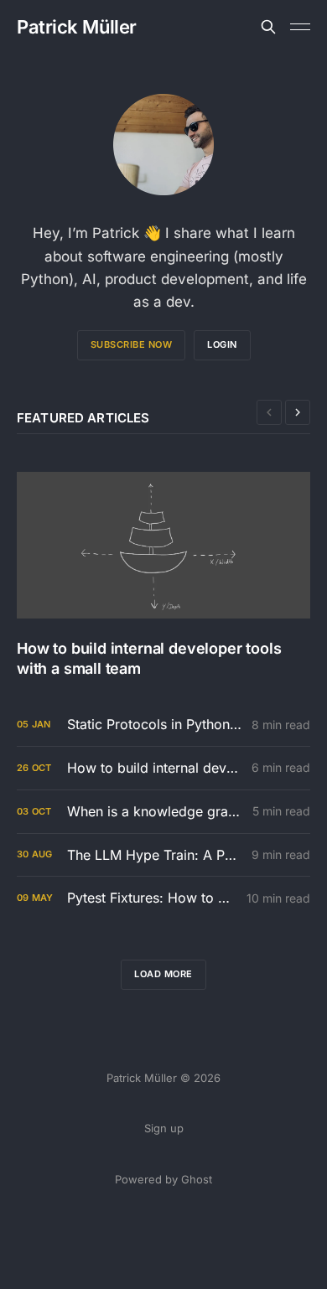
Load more (163, 974)
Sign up (164, 1128)
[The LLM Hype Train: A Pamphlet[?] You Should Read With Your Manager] (163, 855)
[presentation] (269, 412)
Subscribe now (132, 344)
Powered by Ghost (163, 1179)
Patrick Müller (77, 27)
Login (222, 344)
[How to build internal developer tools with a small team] (163, 575)
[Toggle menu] (300, 26)
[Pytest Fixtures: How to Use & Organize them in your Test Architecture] (163, 898)
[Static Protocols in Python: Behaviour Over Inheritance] (163, 724)
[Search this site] (268, 26)
